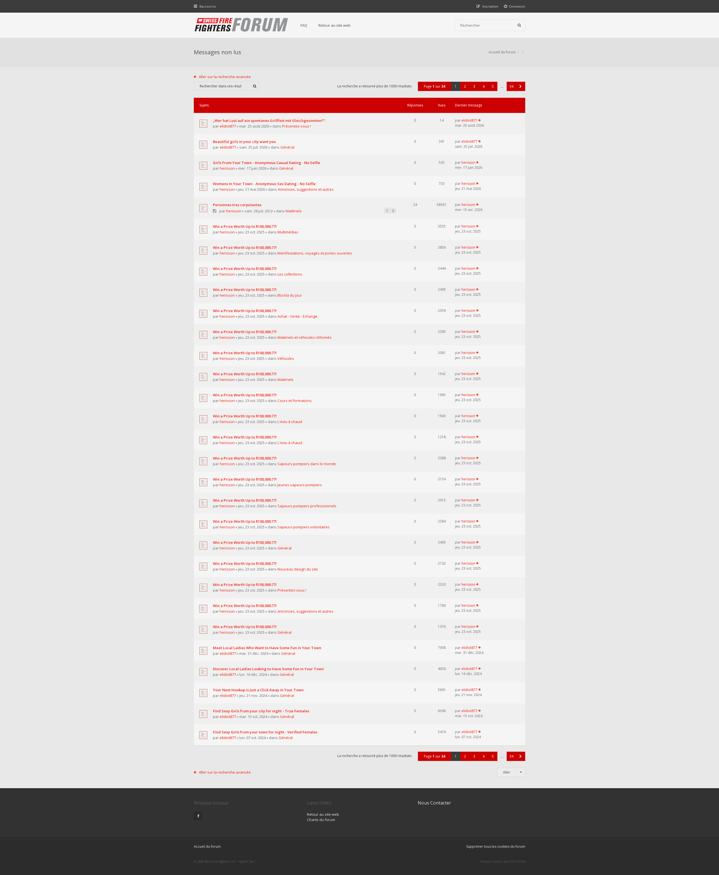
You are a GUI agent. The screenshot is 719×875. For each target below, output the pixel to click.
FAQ (304, 25)
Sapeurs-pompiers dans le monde (306, 463)
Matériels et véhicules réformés (304, 337)
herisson (227, 168)
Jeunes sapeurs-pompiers (299, 484)
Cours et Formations (294, 400)
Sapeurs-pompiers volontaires (303, 526)
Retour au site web (334, 25)
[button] (520, 86)
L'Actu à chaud (289, 421)
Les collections (289, 274)
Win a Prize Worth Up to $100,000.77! (245, 226)
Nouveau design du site (297, 569)
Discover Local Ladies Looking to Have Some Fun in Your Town (268, 668)
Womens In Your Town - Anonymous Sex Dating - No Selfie (264, 183)
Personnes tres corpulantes (237, 204)
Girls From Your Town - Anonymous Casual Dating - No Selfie (266, 162)
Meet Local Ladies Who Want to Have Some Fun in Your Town (267, 647)
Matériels (294, 210)
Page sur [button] (434, 86)
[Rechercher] (519, 25)
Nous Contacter (434, 803)
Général (287, 147)
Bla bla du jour (289, 295)
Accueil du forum (502, 52)
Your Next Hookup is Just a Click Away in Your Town (258, 689)
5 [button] (493, 86)
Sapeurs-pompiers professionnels (306, 505)
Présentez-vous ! (296, 126)
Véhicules (285, 358)
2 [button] (465, 86)
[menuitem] (514, 6)
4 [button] (483, 86)
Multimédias (287, 232)
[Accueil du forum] (241, 25)
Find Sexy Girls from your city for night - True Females (261, 710)
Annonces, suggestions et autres (306, 189)
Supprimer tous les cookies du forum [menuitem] (495, 846)
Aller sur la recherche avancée (225, 76)
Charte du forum (321, 819)
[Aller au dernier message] (479, 120)
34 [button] (511, 86)
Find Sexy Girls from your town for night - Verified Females (265, 732)
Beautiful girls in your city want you (244, 141)
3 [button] (474, 86)
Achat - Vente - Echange (297, 316)
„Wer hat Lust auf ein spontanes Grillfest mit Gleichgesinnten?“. (269, 120)
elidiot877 (228, 126)
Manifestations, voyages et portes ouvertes (314, 253)
